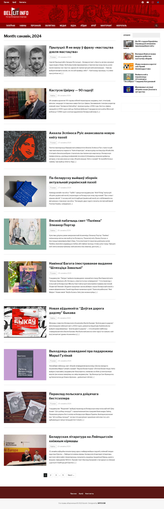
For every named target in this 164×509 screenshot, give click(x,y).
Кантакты (22, 2)
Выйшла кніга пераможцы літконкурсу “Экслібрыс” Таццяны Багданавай (139, 78)
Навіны (23, 25)
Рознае (53, 57)
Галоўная (10, 25)
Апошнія (127, 35)
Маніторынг (106, 25)
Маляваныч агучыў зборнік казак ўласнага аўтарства (146, 89)
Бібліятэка (50, 25)
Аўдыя (84, 25)
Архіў (14, 2)
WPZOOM (101, 503)
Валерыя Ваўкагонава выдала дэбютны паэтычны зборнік (145, 56)
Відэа (73, 25)
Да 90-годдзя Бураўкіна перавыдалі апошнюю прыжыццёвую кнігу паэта (141, 44)
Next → (71, 475)
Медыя (63, 25)
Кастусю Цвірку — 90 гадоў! (71, 90)
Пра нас (6, 2)
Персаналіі (36, 25)
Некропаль (121, 25)
